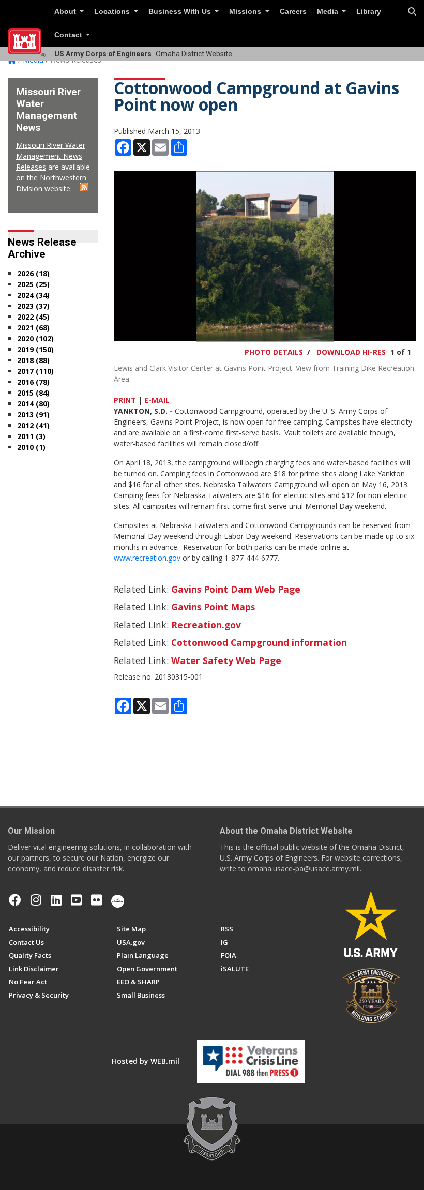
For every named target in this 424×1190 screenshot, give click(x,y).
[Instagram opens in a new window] (36, 900)
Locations (113, 12)
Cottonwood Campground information (259, 642)
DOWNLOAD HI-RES (351, 352)
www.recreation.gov (147, 558)
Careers (293, 12)
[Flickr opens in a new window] (96, 900)
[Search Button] (412, 12)
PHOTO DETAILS (274, 352)
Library (368, 12)
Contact (69, 35)
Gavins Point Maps (213, 606)
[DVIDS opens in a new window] (117, 900)
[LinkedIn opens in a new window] (56, 900)
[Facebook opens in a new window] (15, 900)
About (66, 12)
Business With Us (180, 12)
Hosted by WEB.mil (145, 1061)
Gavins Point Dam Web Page (235, 589)
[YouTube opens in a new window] (76, 900)
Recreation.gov (206, 625)
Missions (246, 12)
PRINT (125, 400)
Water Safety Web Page (226, 660)
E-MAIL (157, 400)
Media (328, 12)
